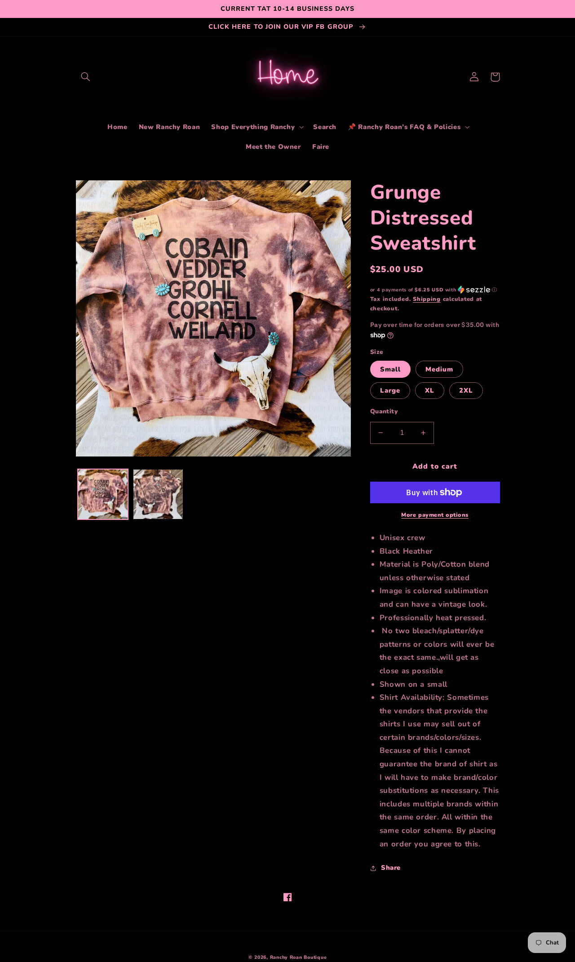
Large (390, 390)
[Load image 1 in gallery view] (103, 494)
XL (429, 390)
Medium (439, 369)
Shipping (427, 299)
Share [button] (391, 867)
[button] (85, 77)
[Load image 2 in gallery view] (158, 494)
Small (390, 369)
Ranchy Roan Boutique (298, 957)
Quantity (384, 411)
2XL (466, 390)
